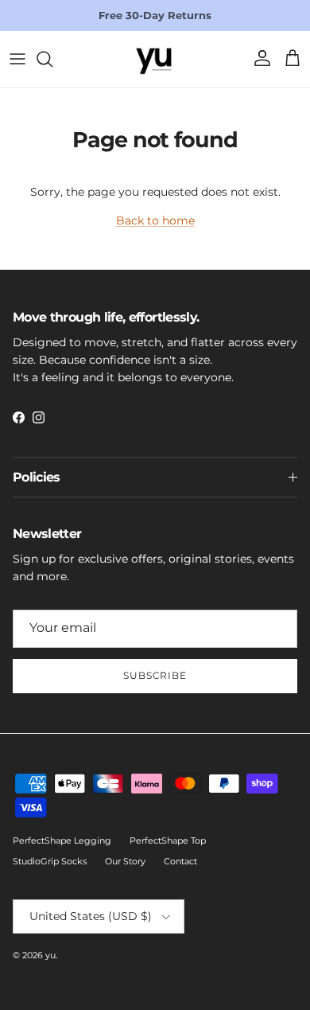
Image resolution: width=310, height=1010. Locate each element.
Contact (180, 861)
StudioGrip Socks (50, 861)
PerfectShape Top (168, 840)
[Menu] (17, 58)
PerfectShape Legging (62, 840)
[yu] (155, 59)
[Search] (52, 58)
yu (50, 955)
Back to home (155, 220)
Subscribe (155, 675)
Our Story (125, 861)
